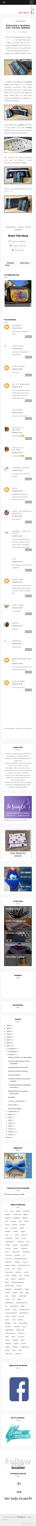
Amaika (15, 623)
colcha (24, 1238)
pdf (13, 1299)
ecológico (8, 1258)
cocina (17, 1238)
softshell (21, 1336)
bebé (6, 1221)
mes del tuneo (9, 1286)
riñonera (8, 1323)
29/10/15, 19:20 (17, 608)
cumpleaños (16, 1252)
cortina (15, 1245)
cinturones (8, 1238)
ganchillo (18, 1272)
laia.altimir (17, 579)
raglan (14, 1316)
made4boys (21, 1279)
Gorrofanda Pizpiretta (15, 945)
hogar (7, 1275)
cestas (17, 1235)
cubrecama (24, 1248)
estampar (17, 1262)
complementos (20, 21)
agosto (10, 1114)
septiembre (12, 1111)
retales (20, 1319)
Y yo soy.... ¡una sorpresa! (16, 1101)
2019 (8, 1034)
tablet (23, 1340)
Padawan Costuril (21, 468)
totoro (23, 1343)
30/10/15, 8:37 (16, 643)
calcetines (14, 1228)
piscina (15, 1309)
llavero (13, 1279)
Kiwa (19, 1484)
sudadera (15, 1340)
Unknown (16, 325)
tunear (7, 1347)
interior (26, 1275)
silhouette (21, 1333)
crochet (15, 1248)
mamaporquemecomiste (21, 660)
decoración (25, 1252)
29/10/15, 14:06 (17, 491)
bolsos (7, 1224)
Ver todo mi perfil (18, 1498)
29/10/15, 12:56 (17, 412)
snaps (7, 1336)
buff (6, 1228)
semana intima (9, 1330)
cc (11, 1235)
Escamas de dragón (14, 1109)
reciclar (21, 1316)
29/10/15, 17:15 (17, 582)
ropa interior (23, 1323)
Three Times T (13, 1105)
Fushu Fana (10, 40)
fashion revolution (24, 1265)
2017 (8, 1040)
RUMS (9, 191)
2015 (8, 1046)
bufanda (22, 1224)
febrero (11, 1132)
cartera (15, 1231)
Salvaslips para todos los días (18, 1067)
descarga (17, 1255)
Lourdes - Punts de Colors (21, 532)
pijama (22, 1306)
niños (27, 1292)
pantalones (22, 1296)
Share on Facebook (18, 241)
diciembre (11, 1048)
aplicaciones (17, 1214)
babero (26, 1214)
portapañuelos (24, 1313)
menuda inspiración (18, 1282)
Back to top (27, 1524)
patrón (7, 1299)
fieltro (7, 1269)
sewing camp (20, 1330)
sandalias (17, 1326)
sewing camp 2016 (10, 1333)
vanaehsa (16, 641)
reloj (13, 1319)
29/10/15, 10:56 (17, 348)
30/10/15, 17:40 (17, 684)
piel (6, 1306)
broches (14, 1224)
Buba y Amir (17, 605)
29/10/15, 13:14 (17, 432)
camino (22, 1228)
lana (6, 1279)
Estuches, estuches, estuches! (18, 1071)
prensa (7, 1316)
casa (6, 1235)
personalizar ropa (21, 1303)
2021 (8, 1028)
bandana (7, 1218)
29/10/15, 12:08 (17, 369)
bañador (25, 1218)
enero (10, 1134)
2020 (8, 1031)
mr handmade (18, 1289)
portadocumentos (11, 1313)
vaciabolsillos (24, 1347)
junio (10, 1120)
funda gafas (9, 1272)
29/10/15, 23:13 (17, 625)
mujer (26, 1289)
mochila (19, 1286)
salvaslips (8, 1326)
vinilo (20, 1350)
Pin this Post (19, 250)
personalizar (9, 1303)
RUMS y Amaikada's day (16, 921)
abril (10, 1126)
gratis (26, 1272)
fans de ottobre (10, 1265)
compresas (20, 1241)
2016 (8, 1043)
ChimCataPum (18, 366)
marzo (10, 1129)
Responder (28, 336)
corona (7, 1245)
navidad (7, 1292)
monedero (18, 229)
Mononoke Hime (13, 909)
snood (13, 1336)
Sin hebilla (11, 1097)
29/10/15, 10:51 (17, 328)
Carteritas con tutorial (15, 933)
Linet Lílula (18, 346)
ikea (20, 1275)
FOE (6, 1211)
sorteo (7, 1340)
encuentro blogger (20, 1258)
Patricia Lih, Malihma (18, 429)
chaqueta (24, 1235)
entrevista (8, 1262)
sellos (24, 1326)
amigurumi (26, 1211)
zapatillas (18, 1353)
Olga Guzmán (18, 681)
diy (24, 1255)
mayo (10, 1123)
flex (13, 1269)
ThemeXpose (20, 1517)
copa (27, 1241)
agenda (18, 1211)
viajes (14, 1350)
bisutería (13, 1221)
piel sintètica (14, 1306)
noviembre (12, 1051)
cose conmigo (24, 1245)
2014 (8, 1137)
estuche (28, 227)
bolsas (26, 1221)
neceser (15, 1292)
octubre (11, 1054)
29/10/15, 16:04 (17, 536)
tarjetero (8, 1343)
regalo (7, 1319)
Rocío (15, 488)
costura (20, 227)
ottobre (13, 1296)
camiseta (7, 1231)
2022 (8, 1025)
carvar (23, 1231)
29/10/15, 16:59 (17, 561)
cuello (7, 1252)
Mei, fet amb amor (21, 384)
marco (7, 1282)
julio (9, 1117)
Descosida (17, 410)
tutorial (15, 1347)
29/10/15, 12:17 (17, 387)
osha (6, 1296)
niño (21, 1292)
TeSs (14, 559)
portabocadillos (24, 1309)
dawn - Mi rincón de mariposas (22, 512)
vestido (7, 1350)
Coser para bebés (14, 1075)
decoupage (8, 1255)
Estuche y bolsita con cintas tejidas (20, 1057)
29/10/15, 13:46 (17, 470)
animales (7, 1214)
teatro (16, 1343)
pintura (7, 1309)
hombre (14, 1275)
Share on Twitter (19, 246)
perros (19, 1299)
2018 (8, 1037)
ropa (14, 1323)
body (20, 1221)
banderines (16, 1218)
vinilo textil (9, 1353)
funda (19, 1269)
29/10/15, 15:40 (17, 516)
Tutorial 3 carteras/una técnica (17, 303)
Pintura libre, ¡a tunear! (15, 957)
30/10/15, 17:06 (17, 663)
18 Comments (23, 32)
